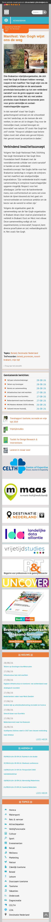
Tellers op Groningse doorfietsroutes (15, 384)
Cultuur (12, 833)
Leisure (12, 876)
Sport (11, 838)
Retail (12, 848)
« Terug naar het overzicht (13, 366)
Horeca (12, 809)
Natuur (12, 862)
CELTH (12, 905)
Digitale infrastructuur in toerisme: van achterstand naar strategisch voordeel (25, 686)
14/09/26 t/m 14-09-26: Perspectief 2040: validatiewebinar (20, 772)
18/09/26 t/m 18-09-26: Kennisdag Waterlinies (22, 780)
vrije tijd (16, 359)
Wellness (13, 852)
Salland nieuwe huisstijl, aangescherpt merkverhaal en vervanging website (19, 409)
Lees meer (41, 739)
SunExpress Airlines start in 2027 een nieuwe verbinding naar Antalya (25, 733)
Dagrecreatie (15, 900)
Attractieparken (16, 824)
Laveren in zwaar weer (20, 450)
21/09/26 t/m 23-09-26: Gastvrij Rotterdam (20, 787)
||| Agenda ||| (25, 748)
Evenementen (15, 843)
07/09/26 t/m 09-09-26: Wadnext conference (21, 763)
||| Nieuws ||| (25, 654)
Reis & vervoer (16, 819)
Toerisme (13, 886)
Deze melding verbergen (35, 2)
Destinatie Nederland (28, 353)
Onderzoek (14, 895)
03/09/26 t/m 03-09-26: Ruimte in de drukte (20, 756)
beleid (20, 356)
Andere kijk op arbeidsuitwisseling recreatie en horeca (25, 705)
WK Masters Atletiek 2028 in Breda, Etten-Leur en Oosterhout (20, 404)
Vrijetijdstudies (17, 429)
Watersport (14, 814)
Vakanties (13, 890)
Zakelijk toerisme (17, 867)
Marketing (14, 857)
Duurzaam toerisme (18, 881)
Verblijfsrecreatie (17, 829)
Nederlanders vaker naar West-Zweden (19, 696)
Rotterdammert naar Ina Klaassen (20, 400)
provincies (28, 356)
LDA (11, 910)
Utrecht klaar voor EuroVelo (17, 396)
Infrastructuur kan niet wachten (19, 392)
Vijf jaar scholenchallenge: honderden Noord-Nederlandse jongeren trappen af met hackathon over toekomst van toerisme (21, 380)
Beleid (14, 353)
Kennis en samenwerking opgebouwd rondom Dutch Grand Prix (20, 388)
